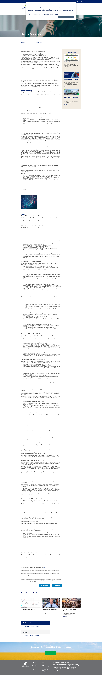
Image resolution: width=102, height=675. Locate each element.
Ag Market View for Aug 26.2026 (28, 609)
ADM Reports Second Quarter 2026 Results (31, 626)
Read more (65, 69)
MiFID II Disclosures (45, 669)
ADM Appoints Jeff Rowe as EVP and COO (31, 635)
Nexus (78, 1)
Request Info (34, 666)
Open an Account (84, 1)
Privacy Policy (44, 664)
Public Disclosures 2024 (46, 666)
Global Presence (34, 664)
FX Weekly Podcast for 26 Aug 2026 (50, 609)
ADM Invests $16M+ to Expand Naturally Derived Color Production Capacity (71, 97)
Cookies (43, 670)
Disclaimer (43, 665)
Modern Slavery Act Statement (45, 672)
